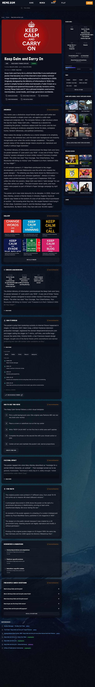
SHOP (53, 2)
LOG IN (89, 3)
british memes (44, 95)
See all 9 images (31, 259)
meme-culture (83, 83)
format (68, 80)
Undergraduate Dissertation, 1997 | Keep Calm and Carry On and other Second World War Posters (29, 633)
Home (2, 17)
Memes (7, 17)
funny (80, 80)
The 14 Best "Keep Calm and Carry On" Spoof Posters (18, 629)
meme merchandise (13, 99)
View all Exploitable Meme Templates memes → (78, 143)
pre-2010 (69, 86)
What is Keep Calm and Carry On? (31, 588)
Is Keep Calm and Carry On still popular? (31, 608)
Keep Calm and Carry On (10, 640)
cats (86, 80)
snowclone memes (12, 95)
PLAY (63, 3)
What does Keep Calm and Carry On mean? (31, 598)
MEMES (42, 3)
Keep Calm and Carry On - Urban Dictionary (15, 644)
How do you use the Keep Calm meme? (31, 603)
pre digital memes (28, 99)
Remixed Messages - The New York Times (14, 626)
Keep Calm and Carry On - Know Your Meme (15, 637)
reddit (75, 80)
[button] (31, 301)
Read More (7, 310)
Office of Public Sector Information (13, 648)
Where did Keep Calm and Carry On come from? (31, 593)
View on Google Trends (14, 395)
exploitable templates (29, 95)
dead (75, 86)
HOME (31, 3)
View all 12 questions (31, 613)
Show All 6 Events (9, 390)
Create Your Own (11, 450)
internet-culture (71, 83)
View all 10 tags (79, 89)
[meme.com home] (8, 3)
